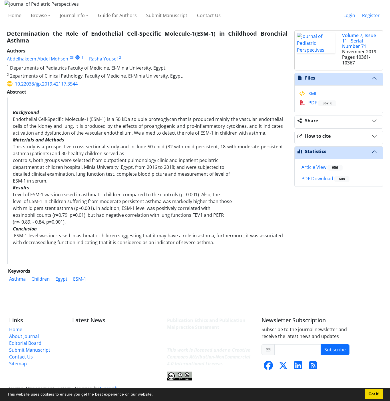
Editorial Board (25, 343)
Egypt (61, 279)
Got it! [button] (374, 394)
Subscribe (335, 350)
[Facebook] (268, 367)
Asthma (17, 279)
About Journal (24, 336)
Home (14, 15)
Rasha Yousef (103, 59)
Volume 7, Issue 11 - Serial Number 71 (359, 40)
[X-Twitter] (283, 367)
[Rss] (313, 367)
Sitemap (18, 364)
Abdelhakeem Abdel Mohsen (37, 59)
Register (371, 15)
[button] (155, 395)
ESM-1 (79, 279)
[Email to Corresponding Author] (71, 57)
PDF (319, 103)
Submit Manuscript (166, 15)
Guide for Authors (117, 15)
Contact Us (209, 15)
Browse (39, 15)
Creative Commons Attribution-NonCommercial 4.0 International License (208, 357)
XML (312, 93)
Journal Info (72, 15)
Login (349, 15)
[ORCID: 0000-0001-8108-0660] (77, 57)
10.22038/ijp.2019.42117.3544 (46, 84)
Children (40, 279)
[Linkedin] (298, 367)
